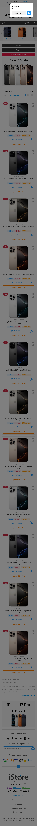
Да (29, 13)
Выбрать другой (19, 13)
